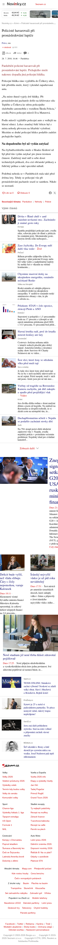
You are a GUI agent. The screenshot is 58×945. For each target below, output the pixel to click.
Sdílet (19, 53)
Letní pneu (47, 903)
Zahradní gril (36, 893)
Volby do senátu (9, 793)
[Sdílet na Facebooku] (50, 192)
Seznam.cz (40, 4)
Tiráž (48, 924)
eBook (8, 53)
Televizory (26, 908)
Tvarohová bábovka (40, 821)
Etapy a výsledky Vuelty (42, 781)
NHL (4, 829)
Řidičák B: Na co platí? (41, 852)
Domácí (21, 313)
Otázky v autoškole (39, 856)
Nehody (38, 201)
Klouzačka (40, 888)
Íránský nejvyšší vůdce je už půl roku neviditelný (42, 578)
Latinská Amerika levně (13, 856)
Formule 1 (7, 825)
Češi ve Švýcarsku (11, 852)
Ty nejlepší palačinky (40, 808)
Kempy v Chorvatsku (12, 840)
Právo (4, 43)
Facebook (10, 924)
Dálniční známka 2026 (41, 844)
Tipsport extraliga (10, 816)
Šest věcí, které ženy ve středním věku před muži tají (35, 361)
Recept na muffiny (39, 812)
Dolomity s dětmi (10, 861)
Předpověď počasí (42, 868)
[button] (9, 219)
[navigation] (3, 4)
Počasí (20, 253)
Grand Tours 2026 (39, 797)
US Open (6, 821)
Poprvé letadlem (10, 844)
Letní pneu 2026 (38, 840)
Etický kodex (30, 927)
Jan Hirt (34, 785)
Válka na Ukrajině (25, 284)
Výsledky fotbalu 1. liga (13, 812)
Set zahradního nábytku (16, 893)
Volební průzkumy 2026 (13, 781)
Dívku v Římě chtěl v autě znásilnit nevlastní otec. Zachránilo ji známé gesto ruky (36, 219)
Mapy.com (27, 868)
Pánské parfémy (28, 913)
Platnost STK (37, 861)
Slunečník (28, 888)
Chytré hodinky (41, 908)
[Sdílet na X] (54, 192)
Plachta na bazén (39, 883)
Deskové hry (14, 908)
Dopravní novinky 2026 (41, 848)
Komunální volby (10, 797)
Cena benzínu (37, 873)
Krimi (20, 399)
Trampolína (16, 888)
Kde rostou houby (20, 873)
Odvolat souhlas (16, 930)
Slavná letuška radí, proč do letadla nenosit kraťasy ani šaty (37, 333)
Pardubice (27, 201)
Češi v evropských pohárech (28, 878)
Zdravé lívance (38, 816)
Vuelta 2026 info (38, 777)
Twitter (20, 924)
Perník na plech (38, 829)
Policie (48, 201)
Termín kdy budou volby (13, 789)
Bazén (26, 883)
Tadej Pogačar (37, 789)
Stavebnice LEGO (12, 903)
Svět (20, 425)
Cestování (22, 339)
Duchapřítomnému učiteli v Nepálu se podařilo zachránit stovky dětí (37, 419)
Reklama (30, 924)
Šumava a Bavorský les (13, 848)
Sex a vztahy (23, 367)
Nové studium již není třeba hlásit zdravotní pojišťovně (29, 656)
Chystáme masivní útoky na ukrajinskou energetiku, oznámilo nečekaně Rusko (36, 277)
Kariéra (39, 924)
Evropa (21, 227)
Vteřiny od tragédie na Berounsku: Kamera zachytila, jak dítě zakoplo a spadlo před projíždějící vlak (36, 389)
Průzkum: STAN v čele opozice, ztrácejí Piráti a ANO (35, 307)
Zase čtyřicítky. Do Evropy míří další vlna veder (35, 247)
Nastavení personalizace (37, 930)
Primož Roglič (37, 793)
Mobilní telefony (39, 898)
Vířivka (47, 893)
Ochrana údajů (45, 927)
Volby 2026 (7, 777)
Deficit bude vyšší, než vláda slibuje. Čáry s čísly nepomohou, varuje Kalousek (11, 581)
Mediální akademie (13, 927)
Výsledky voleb (9, 785)
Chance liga (8, 808)
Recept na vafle (38, 825)
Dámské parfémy (31, 903)
